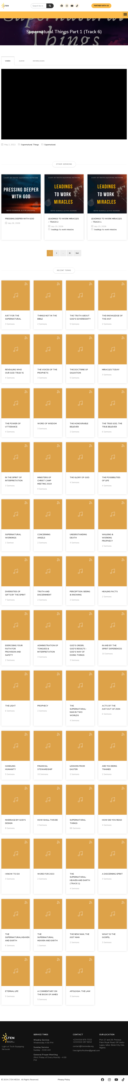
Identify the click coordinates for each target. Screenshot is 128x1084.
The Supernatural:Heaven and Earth (17, 937)
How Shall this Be (47, 820)
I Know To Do (12, 874)
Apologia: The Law (80, 991)
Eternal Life (11, 991)
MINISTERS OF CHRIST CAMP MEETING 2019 (44, 480)
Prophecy (42, 705)
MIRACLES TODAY (110, 369)
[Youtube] (72, 5)
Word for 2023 (45, 874)
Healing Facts (110, 591)
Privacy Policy (64, 1079)
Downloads (38, 61)
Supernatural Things (30, 144)
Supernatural (50, 144)
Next (77, 253)
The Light (10, 705)
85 (69, 253)
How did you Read (112, 820)
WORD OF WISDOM (47, 423)
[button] (125, 14)
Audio (21, 61)
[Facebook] (62, 5)
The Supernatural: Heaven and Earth (47, 937)
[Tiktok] (77, 5)
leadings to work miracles (62, 229)
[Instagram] (67, 5)
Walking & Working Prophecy (107, 537)
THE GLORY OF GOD (79, 477)
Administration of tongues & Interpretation (47, 648)
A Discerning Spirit (112, 874)
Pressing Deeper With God (19, 218)
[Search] (50, 5)
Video (7, 61)
